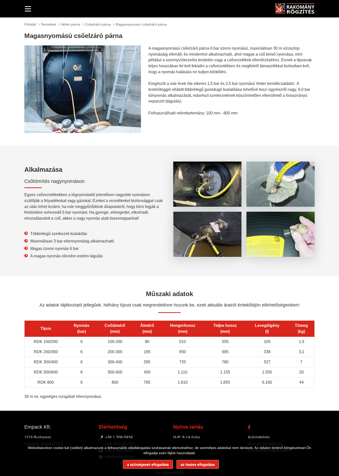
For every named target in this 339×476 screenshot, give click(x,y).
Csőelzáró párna (98, 24)
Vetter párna (70, 24)
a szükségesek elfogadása (148, 464)
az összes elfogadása (198, 464)
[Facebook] (249, 427)
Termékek (48, 24)
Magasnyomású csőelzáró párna (141, 24)
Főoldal (30, 24)
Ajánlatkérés (259, 437)
